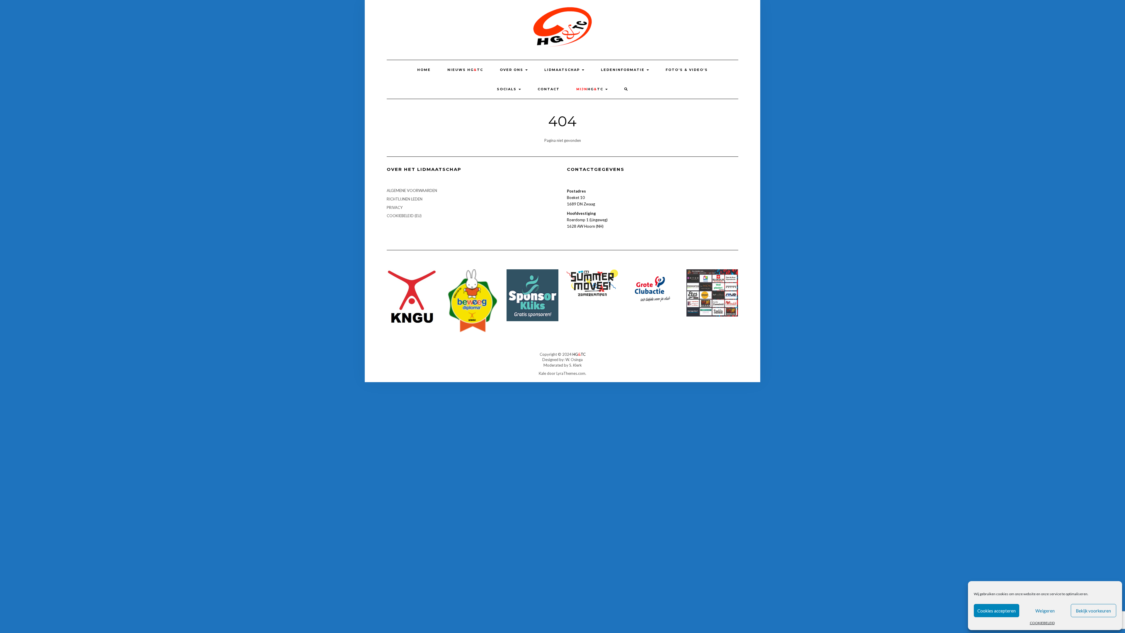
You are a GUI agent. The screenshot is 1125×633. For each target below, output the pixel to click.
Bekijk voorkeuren (1093, 610)
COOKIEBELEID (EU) (404, 215)
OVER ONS (512, 70)
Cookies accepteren (996, 610)
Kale (542, 373)
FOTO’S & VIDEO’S (687, 70)
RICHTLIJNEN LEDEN (404, 199)
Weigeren (1045, 610)
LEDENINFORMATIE (623, 70)
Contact (549, 89)
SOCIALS (507, 89)
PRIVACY (395, 207)
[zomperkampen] (592, 282)
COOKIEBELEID (1042, 623)
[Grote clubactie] (652, 288)
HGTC (590, 89)
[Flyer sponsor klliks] (532, 294)
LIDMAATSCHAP (562, 70)
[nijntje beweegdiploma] (473, 300)
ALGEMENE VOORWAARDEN (412, 190)
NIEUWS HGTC (465, 70)
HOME (424, 70)
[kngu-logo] (413, 296)
